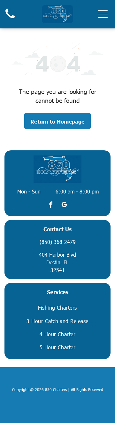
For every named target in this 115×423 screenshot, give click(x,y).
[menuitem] (57, 307)
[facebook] (51, 205)
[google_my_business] (64, 205)
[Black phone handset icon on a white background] (10, 19)
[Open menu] (103, 14)
